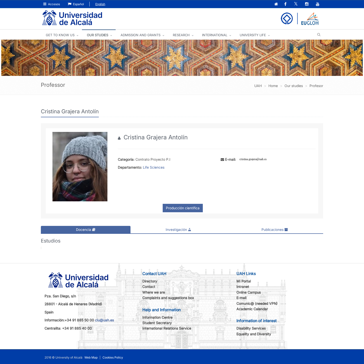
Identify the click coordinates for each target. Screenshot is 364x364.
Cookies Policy (113, 357)
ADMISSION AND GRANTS (140, 35)
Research (181, 35)
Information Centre (157, 317)
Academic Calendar (252, 309)
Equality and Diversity (253, 334)
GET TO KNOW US (60, 35)
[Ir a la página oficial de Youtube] (318, 4)
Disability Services (251, 328)
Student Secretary (157, 323)
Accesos (53, 4)
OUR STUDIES (97, 35)
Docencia (84, 229)
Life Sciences (153, 167)
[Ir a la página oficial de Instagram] (307, 4)
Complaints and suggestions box (168, 298)
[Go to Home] (72, 18)
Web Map (91, 357)
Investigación (177, 229)
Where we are (153, 292)
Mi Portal (243, 281)
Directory (149, 281)
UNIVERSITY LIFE (253, 35)
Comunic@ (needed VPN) (257, 303)
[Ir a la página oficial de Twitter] (296, 4)
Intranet (242, 286)
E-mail (241, 298)
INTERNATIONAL (214, 35)
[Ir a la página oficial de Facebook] (285, 4)
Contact (148, 286)
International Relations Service (166, 328)
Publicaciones (273, 229)
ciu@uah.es (104, 320)
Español (78, 4)
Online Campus (248, 292)
